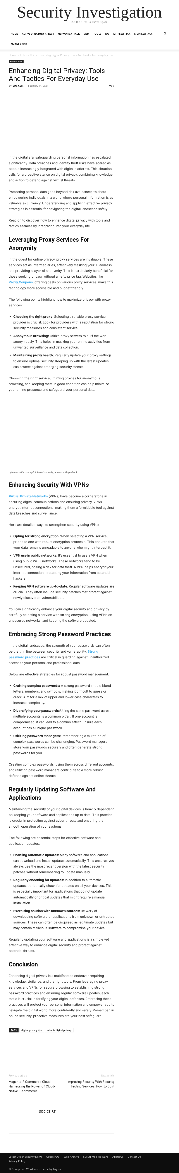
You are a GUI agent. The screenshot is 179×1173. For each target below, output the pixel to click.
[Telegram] (53, 1055)
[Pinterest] (43, 1055)
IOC (107, 33)
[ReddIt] (63, 1055)
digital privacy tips (31, 1030)
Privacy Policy (17, 1161)
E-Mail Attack (143, 33)
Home (14, 33)
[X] (33, 1055)
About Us (118, 1157)
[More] (83, 1055)
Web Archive (71, 1157)
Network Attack (69, 33)
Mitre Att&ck (121, 33)
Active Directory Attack (38, 33)
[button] (165, 34)
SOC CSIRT (19, 85)
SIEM (86, 33)
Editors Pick (19, 44)
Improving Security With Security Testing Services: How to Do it (90, 1084)
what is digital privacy (59, 1030)
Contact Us (134, 1157)
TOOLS (97, 33)
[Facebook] (13, 1055)
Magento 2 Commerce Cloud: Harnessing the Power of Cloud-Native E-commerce (32, 1086)
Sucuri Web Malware (95, 1157)
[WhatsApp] (73, 1055)
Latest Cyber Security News (25, 1157)
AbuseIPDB (53, 1157)
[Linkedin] (23, 1055)
